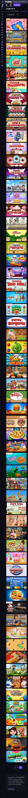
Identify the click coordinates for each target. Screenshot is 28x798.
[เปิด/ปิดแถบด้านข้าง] (2, 1)
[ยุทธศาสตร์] (2, 54)
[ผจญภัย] (2, 49)
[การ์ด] (2, 32)
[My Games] (6, 4)
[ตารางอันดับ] (2, 24)
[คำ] (2, 42)
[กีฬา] (2, 35)
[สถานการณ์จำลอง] (2, 57)
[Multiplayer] (2, 21)
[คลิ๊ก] (2, 40)
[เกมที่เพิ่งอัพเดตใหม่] (2, 16)
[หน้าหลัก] (2, 6)
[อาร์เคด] (2, 59)
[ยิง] (2, 52)
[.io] (2, 27)
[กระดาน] (2, 30)
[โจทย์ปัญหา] (2, 45)
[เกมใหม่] (2, 11)
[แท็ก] (2, 65)
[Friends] (2, 4)
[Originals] (2, 19)
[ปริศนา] (2, 47)
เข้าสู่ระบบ (17, 5)
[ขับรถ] (2, 37)
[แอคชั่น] (2, 62)
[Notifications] (10, 4)
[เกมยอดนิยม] (2, 14)
